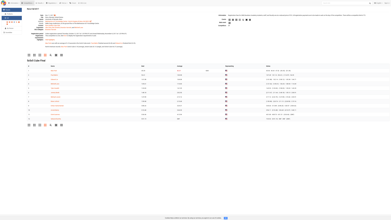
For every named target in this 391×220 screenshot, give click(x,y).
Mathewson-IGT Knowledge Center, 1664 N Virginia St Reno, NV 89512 (67, 21)
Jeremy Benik (55, 92)
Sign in (386, 3)
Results (7, 10)
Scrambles (8, 32)
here (65, 35)
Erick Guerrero (55, 114)
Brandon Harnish (65, 27)
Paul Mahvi (94, 43)
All (8, 18)
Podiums (10, 14)
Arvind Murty (55, 110)
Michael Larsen (55, 97)
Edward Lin (119, 43)
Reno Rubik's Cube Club (52, 25)
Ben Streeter (56, 27)
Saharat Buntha (56, 119)
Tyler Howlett (55, 88)
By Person (10, 28)
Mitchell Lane (79, 27)
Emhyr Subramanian (57, 106)
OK (225, 218)
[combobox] (347, 3)
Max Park (48, 43)
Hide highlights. (50, 40)
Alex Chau (48, 27)
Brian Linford (55, 101)
